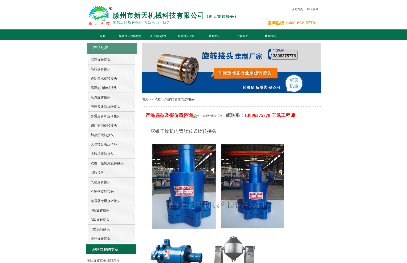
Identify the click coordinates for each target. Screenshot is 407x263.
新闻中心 (214, 36)
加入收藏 (312, 9)
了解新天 (242, 36)
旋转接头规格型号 (130, 36)
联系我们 (270, 36)
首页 (102, 36)
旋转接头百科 (186, 36)
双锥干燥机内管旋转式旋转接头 (175, 99)
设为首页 (297, 9)
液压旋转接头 (158, 36)
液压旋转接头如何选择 (103, 260)
